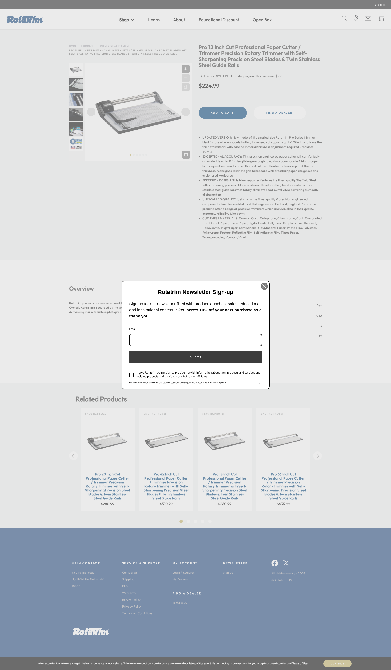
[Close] (264, 286)
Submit (195, 357)
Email (132, 329)
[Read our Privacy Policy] (259, 383)
